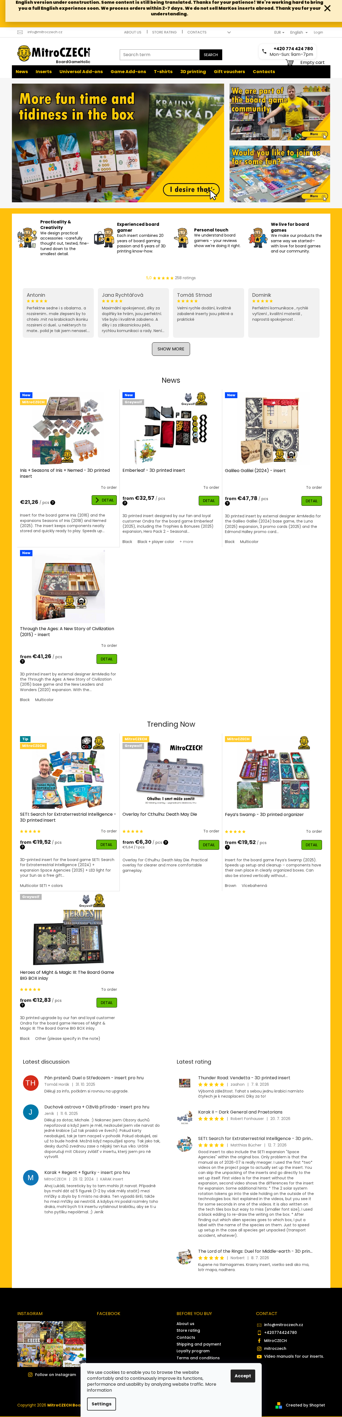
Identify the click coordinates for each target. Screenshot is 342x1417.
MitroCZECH (275, 1340)
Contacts (197, 32)
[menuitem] (22, 71)
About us (132, 32)
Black (127, 541)
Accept (243, 1376)
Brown (230, 885)
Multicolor (249, 541)
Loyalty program (193, 1351)
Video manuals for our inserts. (294, 1356)
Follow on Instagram (55, 1374)
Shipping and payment (199, 1344)
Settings (101, 1404)
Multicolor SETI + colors (41, 885)
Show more (171, 349)
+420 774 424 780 (293, 48)
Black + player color (156, 541)
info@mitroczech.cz (283, 1324)
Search (211, 54)
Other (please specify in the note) (67, 1038)
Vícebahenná (254, 885)
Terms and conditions (198, 1358)
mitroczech (275, 1348)
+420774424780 (280, 1332)
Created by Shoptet (305, 1405)
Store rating (164, 32)
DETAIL (108, 500)
